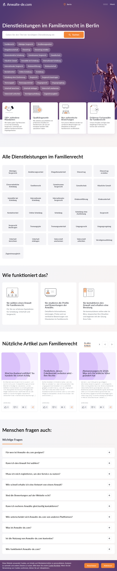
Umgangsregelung (58, 83)
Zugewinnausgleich (50, 94)
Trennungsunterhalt (26, 83)
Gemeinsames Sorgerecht (37, 55)
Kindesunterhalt (50, 66)
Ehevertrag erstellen (42, 50)
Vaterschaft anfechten (12, 94)
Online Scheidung (25, 72)
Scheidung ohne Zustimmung (15, 77)
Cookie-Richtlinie (54, 566)
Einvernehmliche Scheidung (14, 55)
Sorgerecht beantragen (50, 77)
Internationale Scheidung (52, 61)
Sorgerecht (33, 77)
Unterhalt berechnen (12, 88)
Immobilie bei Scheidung (30, 61)
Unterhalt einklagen (30, 88)
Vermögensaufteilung (32, 94)
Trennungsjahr (9, 83)
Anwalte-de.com (19, 4)
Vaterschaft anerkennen (50, 88)
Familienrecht (9, 44)
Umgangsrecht (42, 83)
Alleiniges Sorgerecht (26, 44)
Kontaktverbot (10, 72)
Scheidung (39, 72)
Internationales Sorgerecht (14, 66)
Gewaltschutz (55, 55)
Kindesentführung (34, 66)
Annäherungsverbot (45, 44)
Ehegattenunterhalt (11, 50)
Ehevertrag (26, 50)
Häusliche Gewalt (11, 61)
